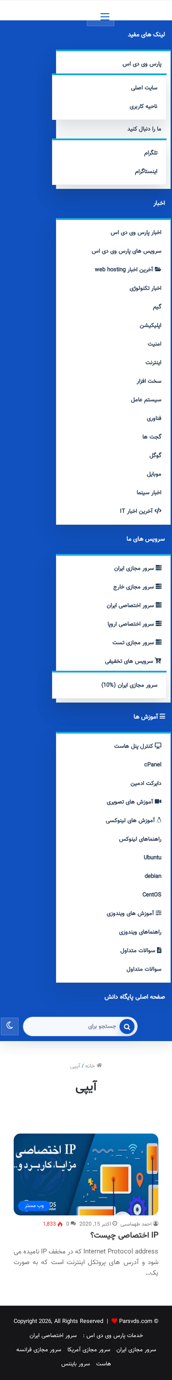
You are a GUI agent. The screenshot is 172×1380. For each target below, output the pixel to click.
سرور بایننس (75, 1364)
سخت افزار (149, 381)
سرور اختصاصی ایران (131, 605)
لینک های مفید (146, 35)
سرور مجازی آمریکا (88, 1349)
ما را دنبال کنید (144, 129)
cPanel (152, 765)
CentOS (151, 895)
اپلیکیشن (150, 325)
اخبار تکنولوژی (145, 288)
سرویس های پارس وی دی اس (126, 251)
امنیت (154, 344)
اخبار (159, 203)
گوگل (155, 455)
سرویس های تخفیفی (130, 661)
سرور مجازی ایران (135, 568)
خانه (91, 1066)
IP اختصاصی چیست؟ (124, 1236)
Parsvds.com (135, 1321)
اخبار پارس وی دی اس (136, 232)
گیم (157, 307)
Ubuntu (152, 857)
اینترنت (153, 362)
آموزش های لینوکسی (131, 820)
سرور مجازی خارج (134, 587)
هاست (103, 1364)
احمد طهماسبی (136, 1224)
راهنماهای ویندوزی (140, 932)
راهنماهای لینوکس (140, 839)
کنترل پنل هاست (134, 746)
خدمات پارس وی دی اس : (113, 1335)
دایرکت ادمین (146, 783)
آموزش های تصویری (131, 802)
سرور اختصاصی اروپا (132, 624)
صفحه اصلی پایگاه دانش (135, 997)
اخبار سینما (149, 492)
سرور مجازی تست (134, 642)
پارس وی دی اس (142, 64)
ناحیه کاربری (143, 106)
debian (153, 876)
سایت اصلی (144, 88)
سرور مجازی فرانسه (38, 1349)
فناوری (154, 418)
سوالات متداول (138, 950)
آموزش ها (147, 717)
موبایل (154, 474)
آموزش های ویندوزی (131, 913)
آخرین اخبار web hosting (125, 269)
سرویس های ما (146, 539)
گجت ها (151, 437)
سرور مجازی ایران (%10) (129, 685)
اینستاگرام (146, 171)
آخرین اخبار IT (137, 511)
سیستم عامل (146, 400)
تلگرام (150, 153)
